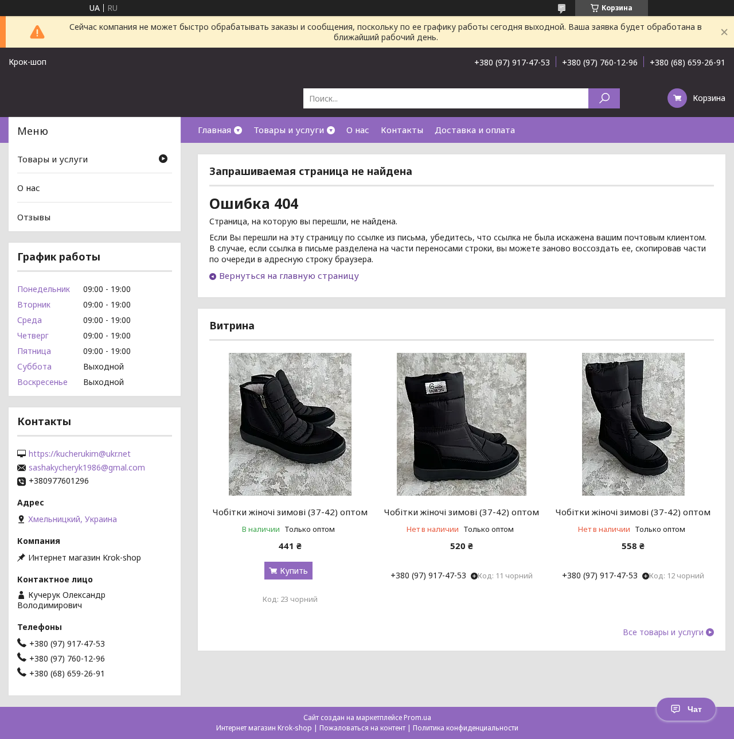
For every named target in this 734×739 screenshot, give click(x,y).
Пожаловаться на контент (362, 728)
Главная (214, 129)
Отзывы (33, 217)
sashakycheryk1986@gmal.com (87, 467)
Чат (695, 709)
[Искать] (604, 98)
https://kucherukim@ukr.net (80, 454)
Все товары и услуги (663, 632)
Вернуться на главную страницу (289, 275)
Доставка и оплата (475, 129)
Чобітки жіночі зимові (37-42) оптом (290, 511)
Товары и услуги (288, 129)
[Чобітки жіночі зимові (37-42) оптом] (289, 424)
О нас (357, 129)
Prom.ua (417, 717)
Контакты (402, 129)
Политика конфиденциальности (465, 728)
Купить (294, 570)
